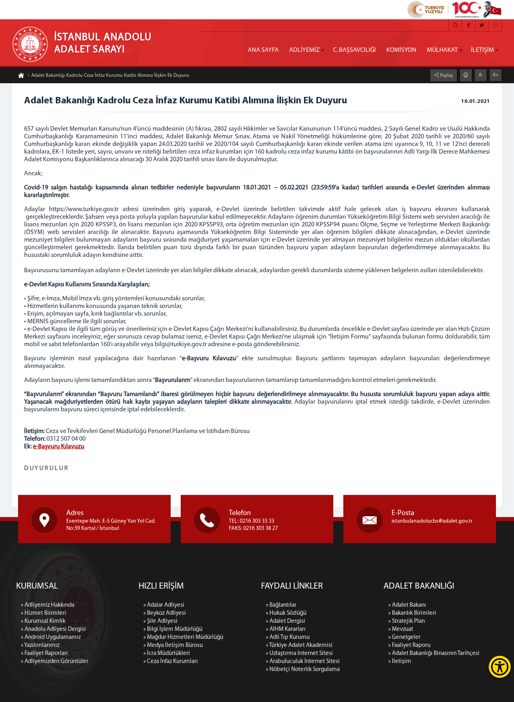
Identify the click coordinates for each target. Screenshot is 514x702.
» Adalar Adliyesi (163, 605)
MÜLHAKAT (442, 50)
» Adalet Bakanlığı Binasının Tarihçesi (433, 654)
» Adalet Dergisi (285, 621)
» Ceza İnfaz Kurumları (170, 662)
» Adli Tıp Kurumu (288, 637)
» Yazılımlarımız (40, 645)
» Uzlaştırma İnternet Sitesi (299, 654)
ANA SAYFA (263, 50)
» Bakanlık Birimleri (412, 613)
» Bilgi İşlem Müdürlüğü (172, 629)
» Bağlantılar (281, 605)
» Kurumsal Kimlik (43, 621)
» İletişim (399, 662)
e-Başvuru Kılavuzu (58, 446)
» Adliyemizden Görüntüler (54, 662)
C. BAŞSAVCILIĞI (354, 50)
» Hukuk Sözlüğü (286, 613)
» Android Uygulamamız (51, 637)
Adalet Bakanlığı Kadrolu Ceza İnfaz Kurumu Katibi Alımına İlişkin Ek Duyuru (110, 75)
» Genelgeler (404, 637)
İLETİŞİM (482, 50)
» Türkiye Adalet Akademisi (299, 645)
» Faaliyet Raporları (44, 654)
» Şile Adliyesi (160, 621)
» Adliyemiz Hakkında (47, 605)
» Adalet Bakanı (407, 605)
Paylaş (446, 75)
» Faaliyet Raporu (409, 645)
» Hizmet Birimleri (43, 613)
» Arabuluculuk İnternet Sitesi (303, 662)
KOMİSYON (401, 50)
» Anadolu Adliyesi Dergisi (53, 629)
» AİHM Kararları (286, 629)
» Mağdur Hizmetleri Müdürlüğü (183, 637)
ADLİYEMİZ (304, 50)
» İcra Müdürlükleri (166, 654)
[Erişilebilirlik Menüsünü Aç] (500, 667)
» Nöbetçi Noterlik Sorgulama (303, 670)
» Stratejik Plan (406, 621)
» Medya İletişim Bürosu (173, 645)
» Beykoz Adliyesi (164, 613)
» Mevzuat (400, 629)
